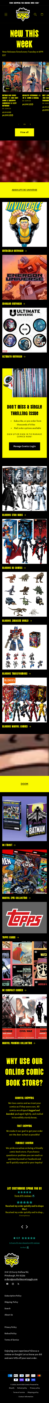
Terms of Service (12, 1340)
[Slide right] (30, 124)
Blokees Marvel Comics (15, 726)
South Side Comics (23, 1385)
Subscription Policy (13, 1296)
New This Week (24, 38)
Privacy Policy (11, 1327)
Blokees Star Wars (12, 514)
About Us (9, 1315)
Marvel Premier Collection (17, 1043)
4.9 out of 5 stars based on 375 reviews (24, 1243)
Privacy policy (35, 1388)
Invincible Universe (13, 250)
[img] (24, 1192)
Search (7, 1308)
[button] (6, 14)
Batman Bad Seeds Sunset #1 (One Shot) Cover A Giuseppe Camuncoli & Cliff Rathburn (10, 100)
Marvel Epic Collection (14, 897)
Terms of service (19, 1392)
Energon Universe (12, 303)
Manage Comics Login (24, 446)
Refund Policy (11, 1333)
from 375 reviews (23, 1195)
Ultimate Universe (12, 356)
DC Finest (7, 845)
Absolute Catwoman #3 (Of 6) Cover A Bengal (31, 96)
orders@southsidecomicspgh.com (21, 1279)
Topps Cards (9, 937)
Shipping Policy (11, 1302)
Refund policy (22, 1388)
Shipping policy (33, 1392)
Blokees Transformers (15, 673)
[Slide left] (18, 124)
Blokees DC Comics (12, 567)
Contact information (26, 1397)
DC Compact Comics (12, 990)
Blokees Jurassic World (15, 620)
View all (24, 132)
